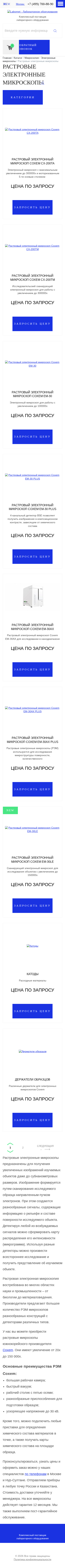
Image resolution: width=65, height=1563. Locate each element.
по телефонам (35, 1474)
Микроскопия (32, 58)
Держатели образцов (32, 1079)
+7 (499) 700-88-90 (40, 4)
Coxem (8, 1350)
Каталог (18, 58)
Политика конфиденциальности (32, 1559)
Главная (7, 58)
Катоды (32, 974)
